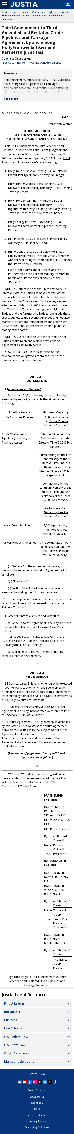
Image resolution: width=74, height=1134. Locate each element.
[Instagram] (35, 1082)
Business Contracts (32, 12)
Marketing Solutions (19, 1061)
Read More (10, 99)
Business (10, 1020)
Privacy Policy (37, 1121)
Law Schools (13, 1028)
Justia (5, 12)
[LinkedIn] (20, 1082)
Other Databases (16, 1053)
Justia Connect (37, 1090)
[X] (49, 1082)
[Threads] (40, 1082)
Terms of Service (37, 1115)
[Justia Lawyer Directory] (54, 1082)
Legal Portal (37, 1096)
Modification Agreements (45, 62)
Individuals (12, 1012)
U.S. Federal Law (16, 1037)
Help (37, 1108)
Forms (14, 12)
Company (37, 1102)
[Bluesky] (45, 1082)
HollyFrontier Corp (56, 12)
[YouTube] (25, 1082)
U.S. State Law (14, 1045)
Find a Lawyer (14, 1003)
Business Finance (14, 62)
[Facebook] (30, 1082)
